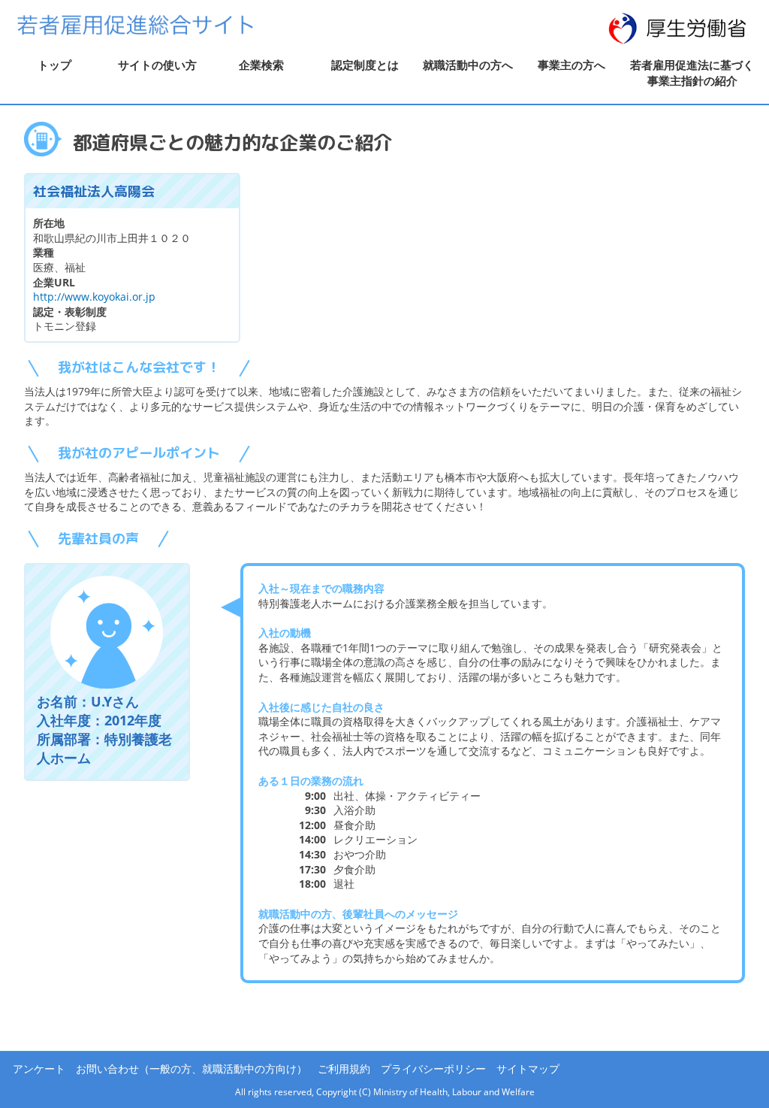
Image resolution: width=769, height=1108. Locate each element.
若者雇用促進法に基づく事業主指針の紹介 (692, 72)
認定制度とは (365, 64)
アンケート (39, 1068)
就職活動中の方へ (468, 64)
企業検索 (261, 64)
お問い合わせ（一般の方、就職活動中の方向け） (191, 1068)
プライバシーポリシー (433, 1068)
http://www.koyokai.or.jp (94, 296)
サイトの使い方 (157, 64)
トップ (54, 64)
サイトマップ (527, 1068)
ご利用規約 (344, 1068)
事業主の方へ (571, 64)
